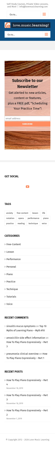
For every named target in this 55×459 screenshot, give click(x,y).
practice (10, 223)
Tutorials (11, 296)
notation (10, 218)
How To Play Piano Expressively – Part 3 (27, 397)
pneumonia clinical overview (22, 353)
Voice (9, 304)
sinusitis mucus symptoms (20, 326)
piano (46, 218)
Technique (12, 289)
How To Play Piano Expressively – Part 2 (27, 412)
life (43, 213)
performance (33, 218)
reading (21, 223)
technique (33, 223)
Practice (10, 281)
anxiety (9, 213)
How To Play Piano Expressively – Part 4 (27, 382)
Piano (9, 274)
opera (21, 218)
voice (44, 223)
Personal (11, 266)
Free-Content (13, 244)
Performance (13, 259)
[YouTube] (27, 187)
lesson (35, 213)
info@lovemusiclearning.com (33, 6)
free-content (22, 213)
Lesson (10, 251)
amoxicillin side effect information (25, 337)
